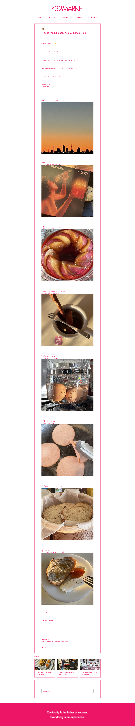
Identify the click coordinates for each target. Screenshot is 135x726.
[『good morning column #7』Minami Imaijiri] (45, 664)
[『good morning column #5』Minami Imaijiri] (67, 664)
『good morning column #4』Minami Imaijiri (90, 673)
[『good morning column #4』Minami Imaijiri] (90, 664)
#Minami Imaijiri (45, 647)
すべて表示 (98, 656)
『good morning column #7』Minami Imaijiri (44, 673)
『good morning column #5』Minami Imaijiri (67, 673)
